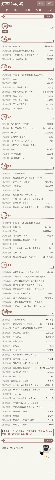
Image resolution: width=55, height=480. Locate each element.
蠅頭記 (16, 416)
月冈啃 (51, 411)
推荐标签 (8, 26)
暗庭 (15, 83)
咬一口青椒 (48, 128)
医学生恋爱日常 (20, 104)
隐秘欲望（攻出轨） (22, 203)
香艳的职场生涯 (20, 59)
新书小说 (7, 67)
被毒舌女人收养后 (21, 100)
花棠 (51, 137)
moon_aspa (48, 104)
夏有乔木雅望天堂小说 (22, 434)
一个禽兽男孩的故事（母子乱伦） (27, 248)
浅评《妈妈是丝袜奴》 (23, 298)
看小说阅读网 (19, 431)
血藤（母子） (19, 227)
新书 (27, 10)
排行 (16, 10)
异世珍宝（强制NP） (22, 182)
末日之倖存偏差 (20, 425)
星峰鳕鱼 (49, 46)
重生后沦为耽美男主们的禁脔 (25, 207)
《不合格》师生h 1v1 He (21, 141)
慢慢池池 (49, 133)
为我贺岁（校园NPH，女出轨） (24, 145)
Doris (51, 425)
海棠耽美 (7, 117)
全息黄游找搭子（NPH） (24, 92)
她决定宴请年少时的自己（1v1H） (28, 178)
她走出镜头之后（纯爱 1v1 (24, 257)
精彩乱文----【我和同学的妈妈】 (27, 272)
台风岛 (16, 190)
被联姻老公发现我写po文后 (25, 240)
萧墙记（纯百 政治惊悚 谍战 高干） (28, 75)
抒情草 (50, 149)
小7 (51, 253)
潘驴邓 (51, 416)
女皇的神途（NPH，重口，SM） (27, 195)
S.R (51, 244)
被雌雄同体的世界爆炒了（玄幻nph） (29, 407)
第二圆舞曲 (18, 109)
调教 (5, 31)
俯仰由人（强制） (21, 411)
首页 (4, 448)
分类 (5, 10)
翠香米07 (49, 186)
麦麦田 (50, 154)
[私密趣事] (6, 79)
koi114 (50, 51)
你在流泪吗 (48, 92)
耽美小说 (7, 216)
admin (50, 293)
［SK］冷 (17, 253)
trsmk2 (50, 55)
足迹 (49, 10)
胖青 (51, 141)
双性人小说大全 (45, 431)
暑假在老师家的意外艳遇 (24, 51)
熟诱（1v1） (18, 96)
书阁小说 (6, 434)
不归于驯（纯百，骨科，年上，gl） (28, 199)
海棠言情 (7, 166)
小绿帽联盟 (16, 154)
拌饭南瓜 (50, 324)
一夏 (13, 149)
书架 (50, 3)
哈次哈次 (49, 227)
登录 (41, 3)
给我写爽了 (48, 231)
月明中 (50, 236)
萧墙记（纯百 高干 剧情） (24, 420)
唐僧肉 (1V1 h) (17, 158)
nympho (49, 203)
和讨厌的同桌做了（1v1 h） (23, 128)
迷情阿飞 (49, 298)
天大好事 (49, 100)
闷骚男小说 (31, 431)
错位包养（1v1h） (21, 236)
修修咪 (50, 124)
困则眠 (50, 83)
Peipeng (50, 87)
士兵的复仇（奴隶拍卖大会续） (26, 55)
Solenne (50, 96)
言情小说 (7, 265)
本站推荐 (7, 39)
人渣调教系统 (19, 173)
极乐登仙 (17, 186)
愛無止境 (17, 244)
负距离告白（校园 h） (20, 124)
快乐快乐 (49, 182)
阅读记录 (20, 448)
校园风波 (17, 46)
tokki (51, 190)
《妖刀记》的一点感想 (23, 293)
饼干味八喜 (48, 257)
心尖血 (14, 133)
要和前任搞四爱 (47, 368)
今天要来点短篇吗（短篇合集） (26, 403)
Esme (15, 79)
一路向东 (49, 173)
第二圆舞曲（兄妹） (22, 87)
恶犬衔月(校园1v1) (19, 137)
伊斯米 (50, 79)
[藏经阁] (5, 381)
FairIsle (51, 328)
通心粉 (50, 272)
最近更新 (8, 312)
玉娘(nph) (17, 231)
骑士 (51, 248)
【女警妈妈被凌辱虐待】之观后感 (27, 302)
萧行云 (50, 59)
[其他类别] (6, 46)
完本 (38, 10)
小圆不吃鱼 (48, 207)
